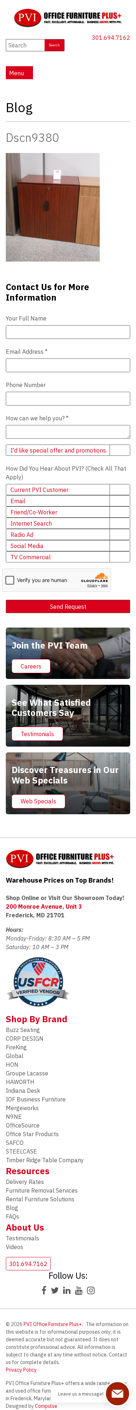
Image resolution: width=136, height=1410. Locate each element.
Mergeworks (22, 1108)
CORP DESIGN (25, 1038)
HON (12, 1064)
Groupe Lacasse (27, 1073)
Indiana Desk (23, 1090)
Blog (12, 1207)
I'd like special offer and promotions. (59, 450)
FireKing (16, 1047)
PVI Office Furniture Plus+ (53, 1324)
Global (15, 1055)
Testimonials (37, 734)
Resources (27, 1171)
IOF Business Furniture (36, 1099)
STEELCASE (21, 1151)
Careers (31, 666)
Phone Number (26, 384)
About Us (25, 1227)
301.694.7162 (111, 37)
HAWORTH (20, 1082)
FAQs (12, 1216)
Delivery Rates (25, 1181)
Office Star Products (32, 1134)
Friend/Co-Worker (34, 512)
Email (18, 501)
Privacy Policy (21, 1370)
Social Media (27, 545)
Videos (14, 1246)
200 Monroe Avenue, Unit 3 (44, 906)
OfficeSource (23, 1125)
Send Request (68, 606)
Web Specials (38, 801)
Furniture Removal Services (42, 1190)
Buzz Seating (23, 1029)
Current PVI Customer (40, 489)
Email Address (27, 351)
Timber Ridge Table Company (45, 1160)
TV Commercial (31, 557)
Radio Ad (22, 534)
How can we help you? (37, 418)
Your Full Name (26, 318)
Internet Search (31, 523)
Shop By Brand (36, 1019)
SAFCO (15, 1142)
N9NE (14, 1116)
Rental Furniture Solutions (40, 1199)
